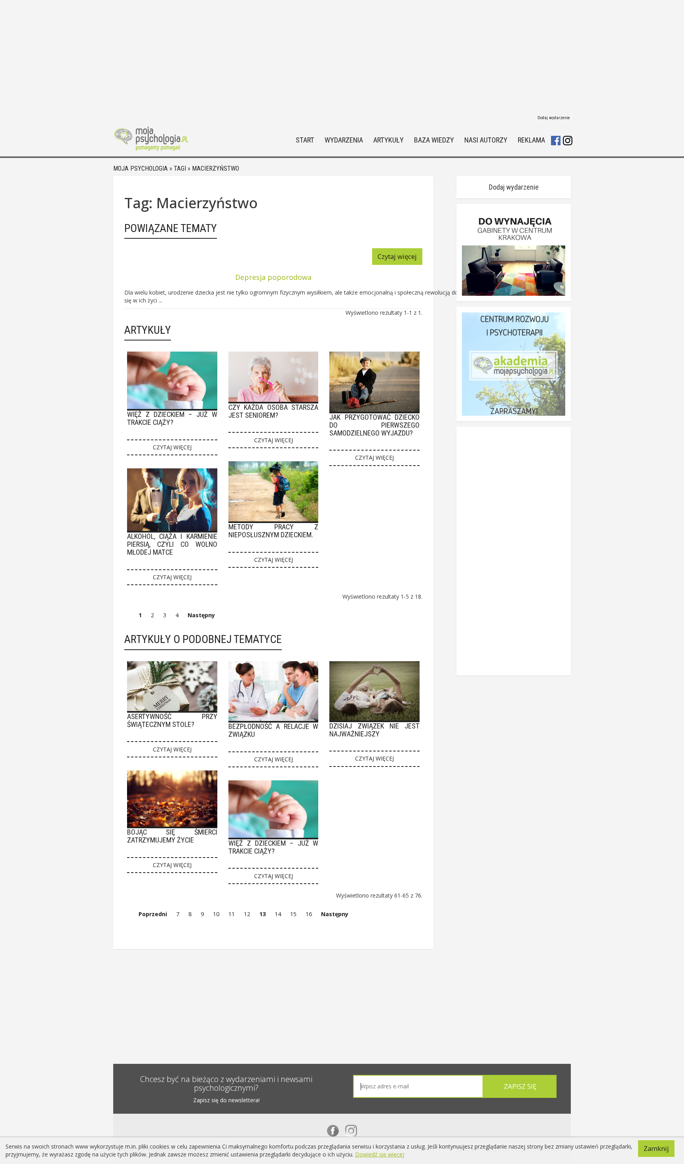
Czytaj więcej (397, 256)
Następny (201, 615)
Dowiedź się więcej (379, 1154)
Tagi (180, 168)
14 (278, 914)
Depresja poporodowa (273, 277)
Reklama (531, 140)
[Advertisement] (342, 55)
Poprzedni (153, 914)
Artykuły (388, 140)
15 (293, 914)
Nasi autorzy (485, 140)
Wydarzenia (344, 140)
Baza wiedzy (434, 140)
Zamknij (656, 1148)
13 (262, 914)
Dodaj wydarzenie (554, 117)
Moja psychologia (140, 168)
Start (305, 140)
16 (309, 914)
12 (247, 914)
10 (216, 914)
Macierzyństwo (215, 168)
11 (231, 914)
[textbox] (418, 1086)
